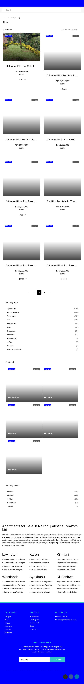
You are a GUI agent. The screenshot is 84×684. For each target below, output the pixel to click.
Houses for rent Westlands (13, 592)
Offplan (9, 499)
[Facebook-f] (71, 676)
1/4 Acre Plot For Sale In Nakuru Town (28, 139)
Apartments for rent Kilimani (68, 563)
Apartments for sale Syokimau (41, 582)
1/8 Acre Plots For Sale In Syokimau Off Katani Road (36, 201)
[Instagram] (65, 676)
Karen (34, 554)
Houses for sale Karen (39, 566)
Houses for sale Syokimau (40, 588)
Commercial (11, 338)
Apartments (11, 309)
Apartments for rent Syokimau (41, 585)
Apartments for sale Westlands (14, 582)
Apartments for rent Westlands (14, 585)
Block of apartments (14, 349)
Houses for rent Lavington (12, 570)
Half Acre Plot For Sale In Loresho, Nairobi (30, 66)
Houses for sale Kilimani (66, 566)
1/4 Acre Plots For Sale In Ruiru (24, 265)
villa (8, 320)
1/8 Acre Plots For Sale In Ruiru (65, 265)
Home (7, 18)
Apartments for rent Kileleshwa (69, 585)
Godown (10, 346)
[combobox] (74, 29)
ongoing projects (13, 312)
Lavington (10, 554)
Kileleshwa (65, 577)
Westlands (10, 577)
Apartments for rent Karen (40, 563)
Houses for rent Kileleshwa (67, 592)
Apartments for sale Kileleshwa (69, 582)
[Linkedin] (76, 676)
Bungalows (11, 331)
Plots (9, 327)
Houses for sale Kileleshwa (68, 588)
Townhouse (11, 316)
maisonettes (11, 323)
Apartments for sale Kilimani (68, 559)
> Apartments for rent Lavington (13, 559)
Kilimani (63, 554)
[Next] (55, 292)
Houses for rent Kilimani (66, 570)
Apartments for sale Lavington (14, 563)
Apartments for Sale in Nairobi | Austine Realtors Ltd (40, 528)
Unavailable (11, 503)
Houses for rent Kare (38, 570)
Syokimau (37, 577)
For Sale (10, 491)
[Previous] (23, 292)
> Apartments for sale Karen (39, 559)
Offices (9, 342)
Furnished (10, 335)
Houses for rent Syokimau (40, 592)
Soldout (10, 506)
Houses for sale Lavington (13, 566)
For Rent (10, 495)
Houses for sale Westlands (13, 588)
